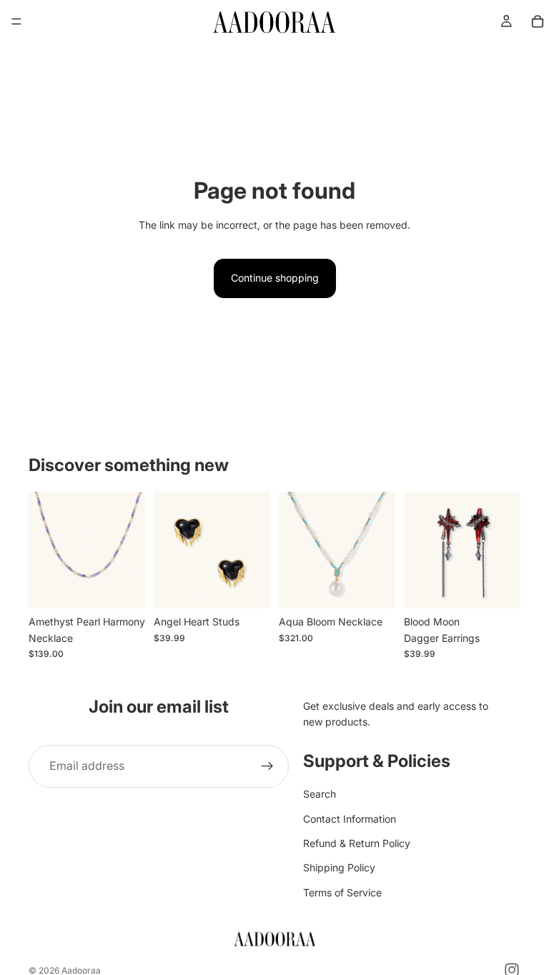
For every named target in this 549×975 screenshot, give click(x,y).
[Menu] (16, 21)
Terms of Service (342, 892)
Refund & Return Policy (356, 843)
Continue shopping (275, 278)
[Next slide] (129, 550)
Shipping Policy (339, 867)
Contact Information (349, 819)
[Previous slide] (44, 550)
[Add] (123, 587)
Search (319, 794)
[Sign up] (267, 766)
